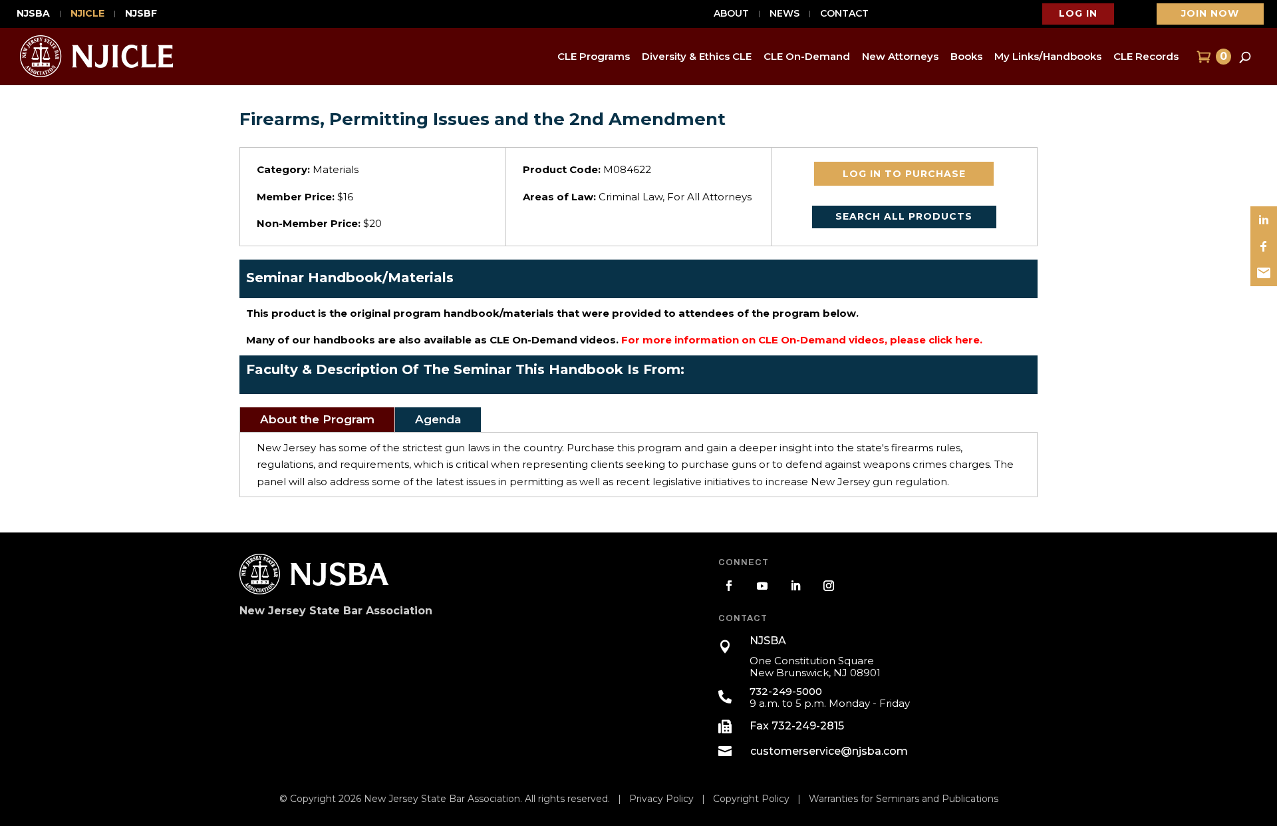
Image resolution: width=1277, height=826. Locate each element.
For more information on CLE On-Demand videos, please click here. (801, 339)
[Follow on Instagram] (828, 585)
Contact (844, 14)
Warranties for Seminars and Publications (903, 799)
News (784, 14)
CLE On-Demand (807, 56)
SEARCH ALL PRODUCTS (903, 216)
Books (966, 56)
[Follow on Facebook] (729, 585)
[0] (1202, 56)
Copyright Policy (751, 799)
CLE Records (1146, 56)
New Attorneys (900, 56)
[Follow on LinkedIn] (795, 585)
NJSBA (33, 14)
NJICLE (87, 14)
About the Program (317, 419)
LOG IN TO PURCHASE (904, 174)
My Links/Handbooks (1047, 56)
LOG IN (1078, 13)
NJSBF (141, 14)
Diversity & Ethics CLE (697, 56)
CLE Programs (593, 56)
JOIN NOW (1210, 13)
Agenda (438, 419)
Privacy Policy (661, 799)
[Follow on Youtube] (762, 585)
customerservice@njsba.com (829, 751)
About (731, 14)
